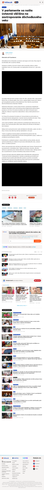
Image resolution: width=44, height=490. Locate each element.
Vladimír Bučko (16, 410)
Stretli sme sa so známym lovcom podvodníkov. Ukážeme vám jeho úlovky (27, 329)
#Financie (10, 207)
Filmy (24, 473)
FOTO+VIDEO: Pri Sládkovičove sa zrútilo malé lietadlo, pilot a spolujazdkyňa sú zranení (23, 269)
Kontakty (3, 463)
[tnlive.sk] (7, 2)
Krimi (14, 363)
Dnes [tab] (35, 251)
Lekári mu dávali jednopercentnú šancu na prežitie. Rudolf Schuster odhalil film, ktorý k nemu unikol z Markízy (27, 387)
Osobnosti (14, 466)
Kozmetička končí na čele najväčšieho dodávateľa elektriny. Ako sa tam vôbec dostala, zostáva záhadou (8, 298)
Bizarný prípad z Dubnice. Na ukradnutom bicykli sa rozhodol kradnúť (27, 415)
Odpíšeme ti (14, 476)
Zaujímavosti (15, 384)
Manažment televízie (16, 473)
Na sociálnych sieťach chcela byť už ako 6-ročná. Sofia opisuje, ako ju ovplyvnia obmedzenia (26, 322)
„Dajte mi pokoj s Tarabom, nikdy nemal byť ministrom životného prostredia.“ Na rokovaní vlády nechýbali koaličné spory (36, 298)
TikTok (37, 468)
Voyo (34, 247)
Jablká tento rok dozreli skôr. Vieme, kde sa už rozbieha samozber (26, 315)
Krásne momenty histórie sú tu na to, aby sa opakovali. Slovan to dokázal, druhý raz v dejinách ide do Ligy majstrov (25, 264)
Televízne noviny (26, 462)
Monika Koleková (16, 324)
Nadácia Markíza (15, 474)
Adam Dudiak (15, 360)
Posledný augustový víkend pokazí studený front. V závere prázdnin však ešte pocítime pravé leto (27, 337)
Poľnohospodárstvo (17, 312)
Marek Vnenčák (16, 374)
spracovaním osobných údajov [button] (28, 236)
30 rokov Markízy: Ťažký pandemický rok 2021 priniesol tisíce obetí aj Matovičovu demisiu (27, 380)
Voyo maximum (26, 460)
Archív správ (4, 469)
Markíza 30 (15, 377)
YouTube (37, 466)
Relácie (24, 469)
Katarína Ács (15, 403)
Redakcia (3, 476)
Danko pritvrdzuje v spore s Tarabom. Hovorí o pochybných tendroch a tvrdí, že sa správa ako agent (27, 394)
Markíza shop (14, 478)
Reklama (14, 469)
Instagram (37, 460)
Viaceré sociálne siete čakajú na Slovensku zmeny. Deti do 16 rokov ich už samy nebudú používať (21, 298)
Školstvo (15, 370)
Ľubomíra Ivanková (17, 346)
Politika (7, 285)
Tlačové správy (15, 467)
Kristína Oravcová (18, 301)
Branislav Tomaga (16, 367)
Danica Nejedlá (16, 381)
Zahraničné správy (5, 467)
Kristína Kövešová (16, 331)
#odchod (15, 207)
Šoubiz (13, 462)
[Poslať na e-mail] (12, 197)
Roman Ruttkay (16, 317)
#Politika (4, 207)
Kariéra (13, 471)
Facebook (37, 463)
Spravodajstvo (25, 464)
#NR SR (20, 207)
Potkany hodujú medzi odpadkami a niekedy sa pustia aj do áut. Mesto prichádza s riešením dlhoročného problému (27, 408)
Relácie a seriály (15, 464)
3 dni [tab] (38, 251)
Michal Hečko (4, 301)
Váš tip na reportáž (6, 461)
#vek (25, 207)
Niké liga (24, 466)
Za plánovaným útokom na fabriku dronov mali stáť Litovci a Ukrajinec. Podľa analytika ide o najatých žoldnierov (27, 365)
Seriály (24, 471)
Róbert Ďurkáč (9, 52)
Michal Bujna (16, 417)
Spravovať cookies (5, 478)
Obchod (14, 341)
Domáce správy (5, 465)
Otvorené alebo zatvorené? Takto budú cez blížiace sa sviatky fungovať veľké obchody (26, 344)
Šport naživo (25, 467)
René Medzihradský (17, 353)
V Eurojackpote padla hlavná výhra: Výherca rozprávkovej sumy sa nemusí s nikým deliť (25, 255)
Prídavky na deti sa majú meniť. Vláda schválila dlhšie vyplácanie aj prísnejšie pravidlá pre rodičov (24, 259)
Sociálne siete (15, 319)
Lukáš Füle (15, 396)
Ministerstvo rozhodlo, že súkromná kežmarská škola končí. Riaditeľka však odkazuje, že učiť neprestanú (27, 372)
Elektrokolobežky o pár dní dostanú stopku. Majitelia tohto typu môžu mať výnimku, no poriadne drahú (27, 351)
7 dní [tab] (41, 251)
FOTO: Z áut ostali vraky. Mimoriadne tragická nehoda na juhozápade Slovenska (24, 273)
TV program (14, 460)
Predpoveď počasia (16, 334)
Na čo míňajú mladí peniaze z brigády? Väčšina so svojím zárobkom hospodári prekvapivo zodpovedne (14, 224)
